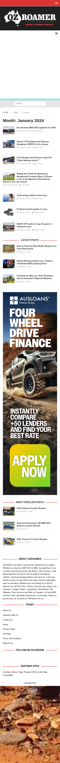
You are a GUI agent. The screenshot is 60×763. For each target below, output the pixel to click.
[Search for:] (30, 103)
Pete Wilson (25, 185)
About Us (7, 610)
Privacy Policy (9, 629)
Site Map (6, 634)
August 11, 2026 (24, 281)
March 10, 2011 (24, 542)
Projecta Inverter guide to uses (32, 209)
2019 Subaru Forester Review (31, 508)
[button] (56, 3)
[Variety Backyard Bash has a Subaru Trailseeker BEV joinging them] (9, 264)
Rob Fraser (39, 131)
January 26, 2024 (25, 147)
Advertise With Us (10, 615)
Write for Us (8, 643)
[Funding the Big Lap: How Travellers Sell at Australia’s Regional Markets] (9, 278)
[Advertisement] (30, 68)
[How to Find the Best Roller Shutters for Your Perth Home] (9, 249)
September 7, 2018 (25, 511)
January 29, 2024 (25, 131)
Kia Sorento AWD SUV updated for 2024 (36, 127)
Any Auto (7, 672)
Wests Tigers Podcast (21, 672)
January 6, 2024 (24, 212)
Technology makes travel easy (32, 195)
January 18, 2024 (25, 198)
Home (5, 624)
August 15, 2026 (24, 267)
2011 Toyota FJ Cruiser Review (32, 539)
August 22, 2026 (24, 252)
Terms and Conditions (12, 638)
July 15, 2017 (23, 529)
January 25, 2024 (25, 163)
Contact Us (7, 620)
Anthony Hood (39, 212)
